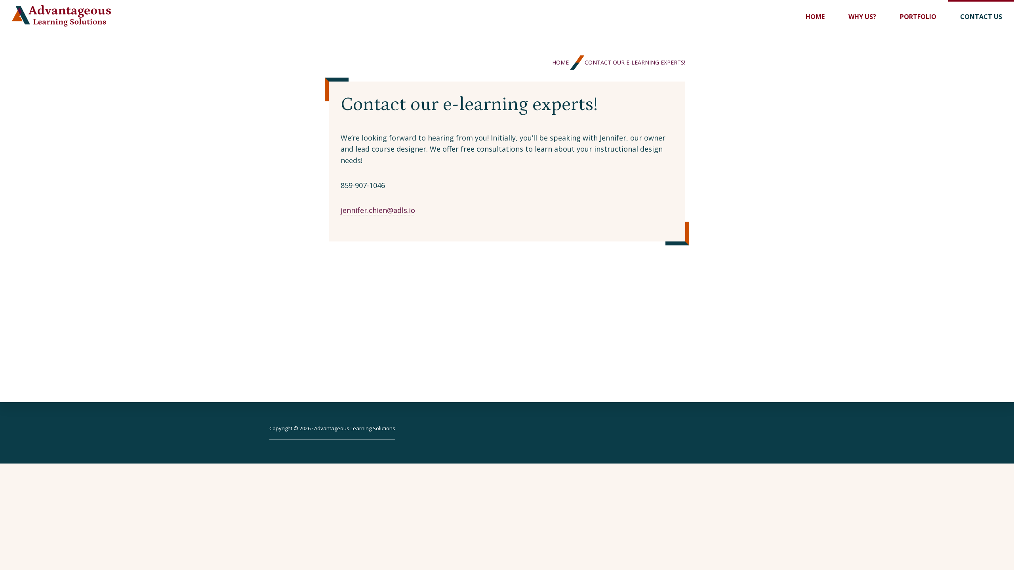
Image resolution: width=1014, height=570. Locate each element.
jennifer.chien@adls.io (378, 210)
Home (560, 62)
